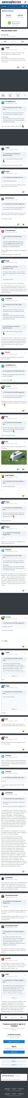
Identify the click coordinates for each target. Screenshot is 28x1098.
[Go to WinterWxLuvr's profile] (2, 199)
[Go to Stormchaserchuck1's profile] (2, 896)
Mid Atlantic (13, 36)
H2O (19, 177)
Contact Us (21, 1088)
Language (7, 1088)
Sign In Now (14, 1052)
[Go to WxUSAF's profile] (2, 387)
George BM (5, 34)
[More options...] (25, 49)
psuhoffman (20, 481)
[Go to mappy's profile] (2, 172)
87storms (20, 658)
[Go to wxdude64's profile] (2, 299)
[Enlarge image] (14, 457)
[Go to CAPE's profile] (2, 975)
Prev (5, 41)
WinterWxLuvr (6, 268)
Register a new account (14, 1041)
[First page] (2, 42)
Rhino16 (19, 371)
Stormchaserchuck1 (11, 895)
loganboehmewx (16, 23)
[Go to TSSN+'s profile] (2, 48)
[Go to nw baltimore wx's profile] (2, 102)
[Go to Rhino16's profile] (2, 353)
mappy (19, 204)
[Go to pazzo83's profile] (2, 959)
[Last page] (26, 42)
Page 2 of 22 (14, 41)
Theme (14, 1088)
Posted (11, 49)
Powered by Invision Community (14, 1090)
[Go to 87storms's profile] (2, 550)
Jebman (20, 236)
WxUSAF (19, 422)
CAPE (19, 798)
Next (22, 41)
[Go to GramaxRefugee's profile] (2, 231)
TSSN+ (20, 107)
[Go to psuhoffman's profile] (2, 793)
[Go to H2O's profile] (2, 417)
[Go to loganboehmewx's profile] (9, 23)
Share (14, 1061)
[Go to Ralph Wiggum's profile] (2, 476)
